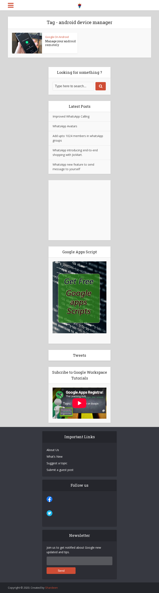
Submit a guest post (60, 470)
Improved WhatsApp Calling (71, 116)
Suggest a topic (57, 463)
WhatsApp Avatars (65, 126)
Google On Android (57, 37)
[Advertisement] (79, 210)
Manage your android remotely (60, 43)
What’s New (55, 456)
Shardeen (51, 587)
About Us (53, 450)
